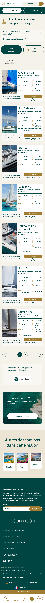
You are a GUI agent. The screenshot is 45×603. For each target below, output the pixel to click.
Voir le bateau (33, 96)
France (22, 467)
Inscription (35, 509)
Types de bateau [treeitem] (11, 537)
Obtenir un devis (24, 592)
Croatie (9, 467)
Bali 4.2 (22, 147)
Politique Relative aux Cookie (13, 577)
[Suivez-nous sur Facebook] (25, 521)
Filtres (14, 10)
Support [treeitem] (7, 561)
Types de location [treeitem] (12, 531)
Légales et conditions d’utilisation (15, 570)
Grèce (35, 465)
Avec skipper (33, 49)
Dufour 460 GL (27, 311)
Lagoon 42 (24, 186)
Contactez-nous (22, 416)
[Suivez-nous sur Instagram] (12, 521)
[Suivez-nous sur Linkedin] (32, 521)
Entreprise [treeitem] (9, 549)
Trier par (35, 10)
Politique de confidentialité (33, 574)
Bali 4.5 (22, 268)
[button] (22, 33)
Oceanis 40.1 (26, 72)
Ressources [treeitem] (9, 555)
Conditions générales (11, 574)
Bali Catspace (26, 108)
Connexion (13, 582)
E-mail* (5, 504)
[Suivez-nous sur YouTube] (19, 521)
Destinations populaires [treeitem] (15, 543)
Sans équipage (11, 49)
